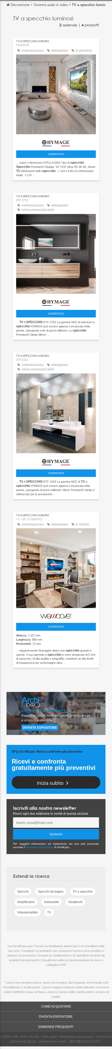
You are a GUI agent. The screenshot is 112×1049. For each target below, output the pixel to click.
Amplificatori (26, 902)
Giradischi (75, 902)
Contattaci (56, 154)
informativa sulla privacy (39, 847)
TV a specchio (83, 891)
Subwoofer (51, 902)
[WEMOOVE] (56, 615)
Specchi (23, 891)
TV (49, 912)
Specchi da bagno (51, 891)
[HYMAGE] (56, 141)
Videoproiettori (27, 912)
